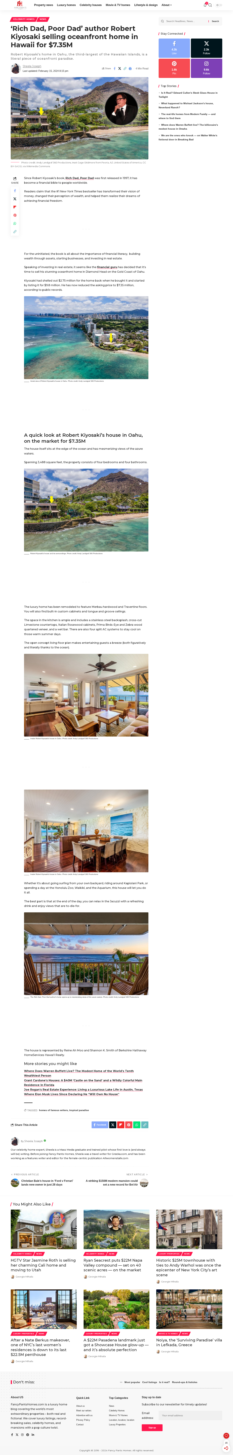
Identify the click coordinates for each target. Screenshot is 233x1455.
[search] (210, 5)
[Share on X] (119, 68)
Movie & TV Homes (168, 1334)
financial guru (107, 267)
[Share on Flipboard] (15, 207)
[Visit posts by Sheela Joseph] (16, 68)
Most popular (132, 1382)
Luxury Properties (169, 1254)
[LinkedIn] (33, 1434)
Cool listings (149, 1382)
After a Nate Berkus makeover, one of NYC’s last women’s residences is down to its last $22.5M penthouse (40, 1347)
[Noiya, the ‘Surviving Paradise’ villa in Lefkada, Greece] (189, 1309)
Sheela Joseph (32, 66)
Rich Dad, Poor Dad (79, 178)
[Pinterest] (174, 68)
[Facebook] (174, 48)
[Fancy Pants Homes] (20, 5)
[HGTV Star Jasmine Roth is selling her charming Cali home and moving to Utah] (44, 1229)
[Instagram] (206, 68)
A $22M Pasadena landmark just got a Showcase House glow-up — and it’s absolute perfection (116, 1345)
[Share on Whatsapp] (15, 223)
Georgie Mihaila (24, 1276)
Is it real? (164, 1382)
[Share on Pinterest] (15, 215)
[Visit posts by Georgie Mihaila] (12, 1276)
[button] (125, 68)
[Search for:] (186, 21)
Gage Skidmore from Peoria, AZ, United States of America (110, 162)
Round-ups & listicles (184, 1382)
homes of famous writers (53, 1110)
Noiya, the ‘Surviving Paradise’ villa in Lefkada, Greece (189, 1342)
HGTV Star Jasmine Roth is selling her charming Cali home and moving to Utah (43, 1265)
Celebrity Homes (24, 19)
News (43, 19)
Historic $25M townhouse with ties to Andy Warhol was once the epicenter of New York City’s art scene (188, 1267)
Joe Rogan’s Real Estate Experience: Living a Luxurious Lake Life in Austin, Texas (83, 1089)
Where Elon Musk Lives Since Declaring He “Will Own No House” (71, 1094)
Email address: (148, 1415)
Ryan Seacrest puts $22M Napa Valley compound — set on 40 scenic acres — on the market (113, 1265)
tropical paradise (79, 1110)
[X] (206, 48)
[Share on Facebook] (114, 68)
